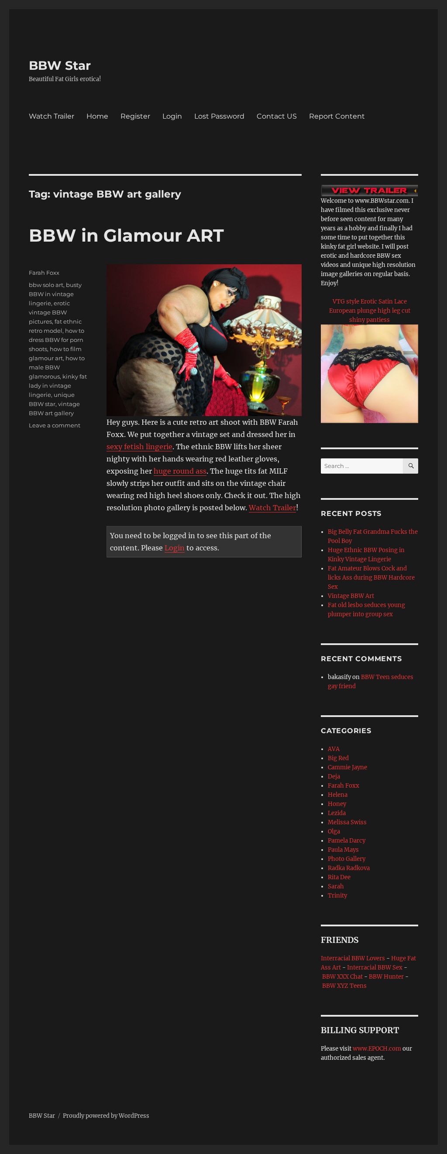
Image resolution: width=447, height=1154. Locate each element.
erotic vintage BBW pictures (49, 312)
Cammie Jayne (347, 767)
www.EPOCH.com (377, 1048)
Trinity (337, 895)
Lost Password (219, 116)
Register (135, 116)
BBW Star (60, 65)
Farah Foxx (44, 272)
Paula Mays (343, 850)
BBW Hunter (386, 976)
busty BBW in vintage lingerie (55, 294)
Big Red (338, 758)
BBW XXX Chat (342, 976)
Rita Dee (339, 877)
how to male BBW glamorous (57, 367)
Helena (337, 795)
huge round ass (180, 471)
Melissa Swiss (347, 822)
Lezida (337, 813)
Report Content (337, 116)
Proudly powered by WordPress (106, 1116)
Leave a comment (54, 425)
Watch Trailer (51, 116)
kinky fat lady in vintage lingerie (58, 385)
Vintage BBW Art (351, 596)
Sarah (336, 886)
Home (97, 116)
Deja (334, 776)
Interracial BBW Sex (374, 967)
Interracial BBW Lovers (353, 958)
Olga (334, 831)
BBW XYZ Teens (344, 986)
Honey (337, 804)
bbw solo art (46, 284)
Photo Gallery (346, 859)
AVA (334, 749)
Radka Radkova (349, 868)
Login (172, 116)
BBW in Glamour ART (126, 235)
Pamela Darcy (346, 840)
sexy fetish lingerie (139, 446)
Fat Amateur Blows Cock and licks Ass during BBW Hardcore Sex (371, 578)
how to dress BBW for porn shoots (56, 339)
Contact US (277, 116)
